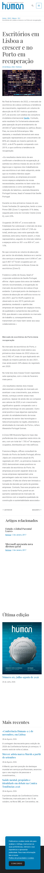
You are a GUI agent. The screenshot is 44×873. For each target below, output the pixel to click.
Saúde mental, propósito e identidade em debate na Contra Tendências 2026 (19, 783)
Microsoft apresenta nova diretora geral (19, 545)
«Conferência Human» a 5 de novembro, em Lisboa (17, 733)
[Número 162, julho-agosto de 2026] (22, 648)
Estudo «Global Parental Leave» (18, 530)
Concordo (16, 863)
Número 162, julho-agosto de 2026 (20, 677)
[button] (33, 5)
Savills (26, 118)
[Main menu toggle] (39, 6)
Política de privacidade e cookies (21, 858)
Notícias (19, 67)
